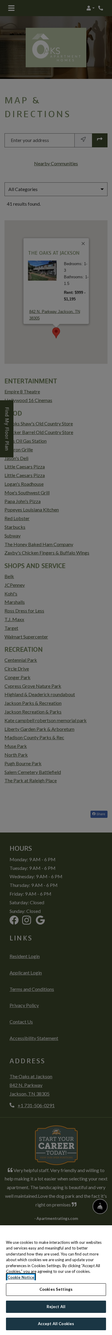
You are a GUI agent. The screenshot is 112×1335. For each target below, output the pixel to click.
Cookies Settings (56, 1289)
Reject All (56, 1306)
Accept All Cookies (56, 1323)
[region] (56, 1280)
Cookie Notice (20, 1277)
